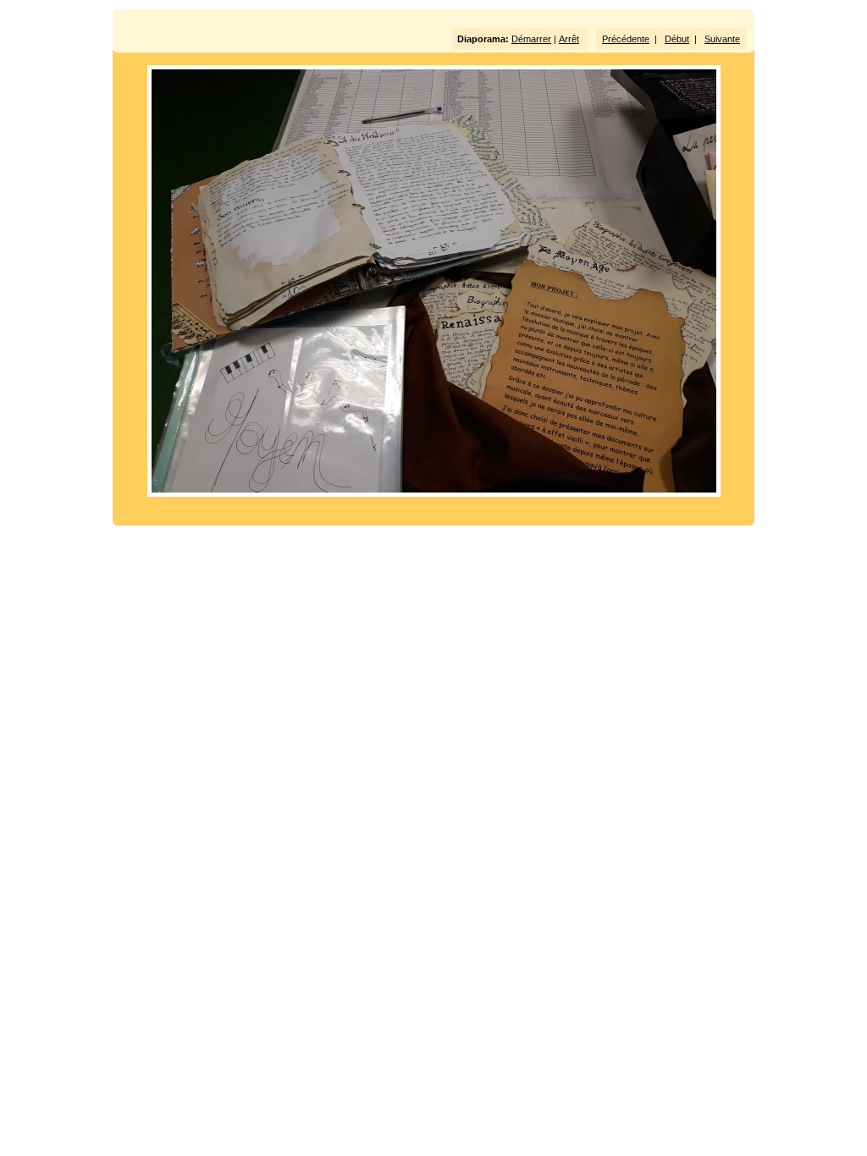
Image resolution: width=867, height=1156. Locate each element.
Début (677, 39)
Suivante (722, 39)
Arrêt (569, 39)
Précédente (625, 39)
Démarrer (531, 39)
